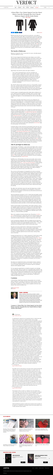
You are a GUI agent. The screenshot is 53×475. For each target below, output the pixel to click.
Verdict (26, 2)
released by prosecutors (17, 115)
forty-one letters (36, 122)
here (38, 38)
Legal (13, 288)
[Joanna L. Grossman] (14, 295)
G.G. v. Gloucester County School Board (28, 162)
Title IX (14, 288)
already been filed (25, 156)
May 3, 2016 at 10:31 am (16, 315)
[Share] (12, 32)
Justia (6, 7)
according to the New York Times (31, 111)
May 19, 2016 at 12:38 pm (17, 365)
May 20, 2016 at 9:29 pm (16, 388)
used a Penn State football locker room (23, 131)
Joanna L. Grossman (28, 17)
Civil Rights (40, 32)
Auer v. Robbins (39, 237)
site (37, 43)
